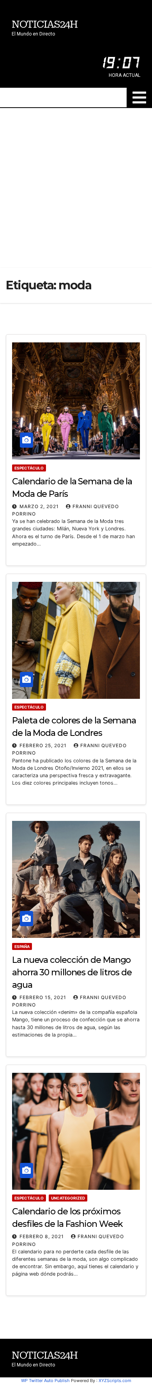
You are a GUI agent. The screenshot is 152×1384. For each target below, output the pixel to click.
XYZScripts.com (115, 1380)
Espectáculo (29, 468)
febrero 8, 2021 (42, 1236)
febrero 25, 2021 (43, 745)
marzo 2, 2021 (39, 506)
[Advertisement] (76, 188)
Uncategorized (68, 1198)
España (22, 946)
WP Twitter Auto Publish (45, 1380)
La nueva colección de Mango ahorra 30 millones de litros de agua (72, 972)
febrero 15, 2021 (43, 997)
